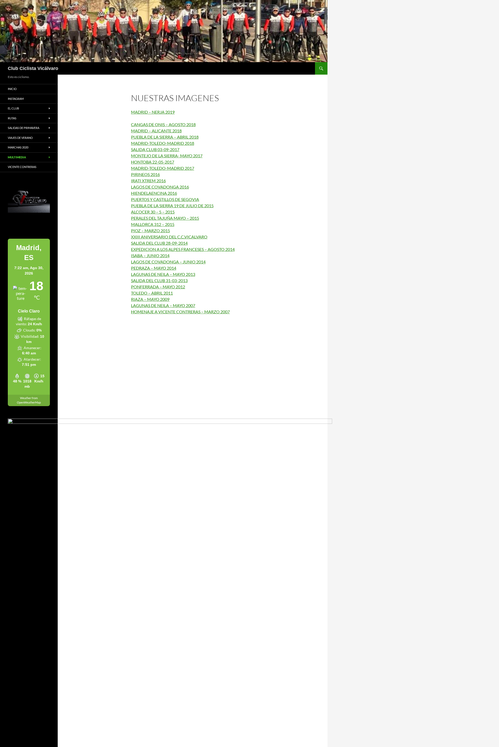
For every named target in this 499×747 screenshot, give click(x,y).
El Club (13, 108)
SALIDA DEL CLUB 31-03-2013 (159, 280)
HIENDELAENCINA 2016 (154, 193)
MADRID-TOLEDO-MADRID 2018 (162, 143)
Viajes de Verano (20, 137)
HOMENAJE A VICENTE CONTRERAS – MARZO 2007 (180, 311)
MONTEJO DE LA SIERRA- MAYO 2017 (166, 155)
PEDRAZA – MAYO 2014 (153, 267)
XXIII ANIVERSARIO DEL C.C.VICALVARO (169, 236)
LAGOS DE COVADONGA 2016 (160, 186)
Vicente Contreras (22, 166)
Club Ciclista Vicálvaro (33, 68)
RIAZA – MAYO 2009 (150, 299)
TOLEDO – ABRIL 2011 (152, 292)
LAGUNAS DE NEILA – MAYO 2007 (163, 305)
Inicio (12, 88)
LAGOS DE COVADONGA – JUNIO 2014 (168, 261)
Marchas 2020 (18, 147)
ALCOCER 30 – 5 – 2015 (153, 211)
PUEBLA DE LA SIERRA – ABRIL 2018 (165, 136)
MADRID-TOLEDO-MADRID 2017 (162, 168)
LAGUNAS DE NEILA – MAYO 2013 (163, 274)
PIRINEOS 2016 (145, 174)
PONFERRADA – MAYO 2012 (158, 286)
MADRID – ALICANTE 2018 (156, 130)
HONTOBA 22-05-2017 (152, 161)
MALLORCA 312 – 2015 (152, 224)
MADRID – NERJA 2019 (153, 111)
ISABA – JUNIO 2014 (150, 255)
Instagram (16, 98)
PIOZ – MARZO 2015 (150, 230)
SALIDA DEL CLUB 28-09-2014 (159, 243)
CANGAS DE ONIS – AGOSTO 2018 (163, 124)
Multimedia (17, 157)
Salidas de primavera (23, 127)
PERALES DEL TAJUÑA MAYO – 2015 (165, 218)
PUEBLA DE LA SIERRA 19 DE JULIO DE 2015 (172, 205)
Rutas (12, 118)
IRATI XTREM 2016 (148, 180)
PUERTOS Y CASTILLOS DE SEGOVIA (165, 199)
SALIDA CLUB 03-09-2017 (155, 149)
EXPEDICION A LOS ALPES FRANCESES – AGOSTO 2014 (183, 249)
